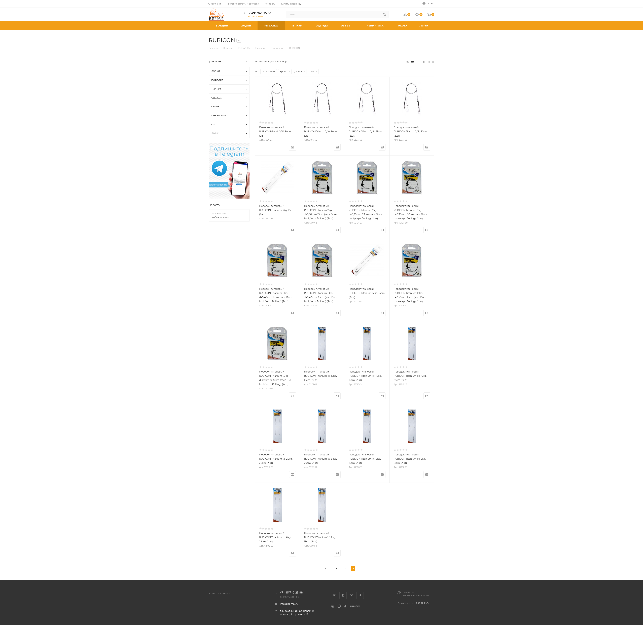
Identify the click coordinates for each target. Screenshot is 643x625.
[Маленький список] (407, 61)
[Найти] (384, 14)
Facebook (343, 595)
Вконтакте (334, 595)
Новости (215, 205)
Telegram (360, 595)
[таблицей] (433, 61)
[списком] (428, 61)
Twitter (351, 595)
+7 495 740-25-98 (259, 13)
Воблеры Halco (220, 217)
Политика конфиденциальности (416, 594)
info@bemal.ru (289, 603)
